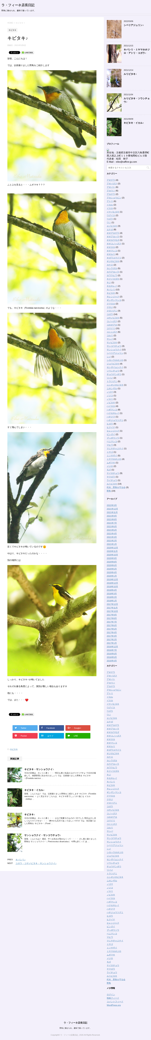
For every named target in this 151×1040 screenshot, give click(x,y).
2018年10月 (112, 586)
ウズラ (110, 219)
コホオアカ (112, 325)
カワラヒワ (112, 275)
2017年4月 (112, 632)
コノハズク (112, 321)
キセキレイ (112, 286)
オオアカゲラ (113, 233)
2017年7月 (112, 622)
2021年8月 (112, 519)
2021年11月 (112, 512)
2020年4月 (112, 572)
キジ (109, 282)
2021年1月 (112, 544)
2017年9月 (112, 615)
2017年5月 (112, 629)
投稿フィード (113, 998)
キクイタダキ (113, 279)
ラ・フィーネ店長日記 (18, 5)
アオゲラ (111, 180)
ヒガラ (110, 424)
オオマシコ (112, 250)
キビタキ (14, 749)
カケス (110, 265)
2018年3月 (112, 593)
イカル (110, 205)
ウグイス (111, 215)
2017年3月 (112, 636)
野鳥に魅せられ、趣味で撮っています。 (75, 1028)
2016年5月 (112, 657)
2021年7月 (112, 523)
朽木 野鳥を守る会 (116, 487)
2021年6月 (112, 526)
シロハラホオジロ (115, 360)
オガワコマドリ (114, 258)
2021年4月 (112, 533)
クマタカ (111, 303)
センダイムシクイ (115, 367)
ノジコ (110, 395)
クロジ (110, 307)
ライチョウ (112, 480)
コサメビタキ (113, 318)
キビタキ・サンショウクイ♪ (39, 769)
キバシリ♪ (20, 859)
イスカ (110, 208)
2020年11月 (112, 551)
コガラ (110, 314)
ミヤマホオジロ (114, 459)
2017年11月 (112, 608)
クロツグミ (112, 311)
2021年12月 (112, 509)
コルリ (110, 335)
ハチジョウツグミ (115, 420)
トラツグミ (112, 381)
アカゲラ (111, 194)
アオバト (111, 187)
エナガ (110, 229)
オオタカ (111, 247)
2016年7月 (112, 650)
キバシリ (111, 289)
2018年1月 (112, 600)
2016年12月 (112, 646)
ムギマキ (111, 462)
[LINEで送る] (27, 52)
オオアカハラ (113, 236)
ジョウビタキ (113, 364)
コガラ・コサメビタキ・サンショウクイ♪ (35, 863)
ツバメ (110, 378)
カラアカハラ (113, 272)
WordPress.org (114, 1005)
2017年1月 (112, 643)
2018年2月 (112, 597)
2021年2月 (112, 540)
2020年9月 (112, 558)
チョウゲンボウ (114, 374)
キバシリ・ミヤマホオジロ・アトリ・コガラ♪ (137, 51)
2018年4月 (112, 590)
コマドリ (111, 328)
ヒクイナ (111, 427)
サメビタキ (112, 342)
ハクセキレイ (113, 413)
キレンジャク (113, 296)
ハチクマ (111, 416)
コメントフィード (115, 1001)
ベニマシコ (112, 441)
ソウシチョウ (113, 371)
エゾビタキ (112, 226)
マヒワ (110, 445)
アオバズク (112, 183)
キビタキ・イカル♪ (34, 790)
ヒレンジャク (113, 431)
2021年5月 (112, 530)
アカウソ (111, 190)
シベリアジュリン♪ (134, 25)
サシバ (110, 339)
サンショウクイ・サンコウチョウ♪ (42, 835)
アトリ (110, 201)
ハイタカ (111, 406)
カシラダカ (112, 268)
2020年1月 (112, 576)
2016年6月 (112, 653)
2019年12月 (112, 579)
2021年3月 (112, 537)
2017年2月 (112, 639)
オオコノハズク (114, 243)
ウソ (109, 222)
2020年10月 (112, 555)
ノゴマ (110, 392)
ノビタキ (111, 402)
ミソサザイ (112, 455)
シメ (109, 356)
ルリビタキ (112, 484)
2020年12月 (112, 547)
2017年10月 (112, 611)
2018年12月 (112, 583)
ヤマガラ (111, 477)
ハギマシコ (112, 409)
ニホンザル (112, 388)
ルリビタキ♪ (130, 74)
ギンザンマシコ (114, 300)
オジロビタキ (113, 261)
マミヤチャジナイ (115, 448)
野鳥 (109, 491)
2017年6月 (112, 625)
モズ (109, 469)
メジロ (110, 466)
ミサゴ (110, 452)
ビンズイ (111, 434)
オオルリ (111, 254)
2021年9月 (112, 516)
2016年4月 (112, 661)
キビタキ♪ (29, 814)
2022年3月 (112, 505)
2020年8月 (112, 562)
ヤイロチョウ (113, 473)
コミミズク (112, 332)
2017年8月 (112, 618)
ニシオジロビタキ (115, 385)
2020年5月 (112, 569)
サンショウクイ (114, 349)
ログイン (111, 994)
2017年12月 (112, 604)
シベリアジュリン (115, 353)
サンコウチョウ (114, 346)
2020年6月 (112, 565)
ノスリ (110, 399)
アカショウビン (114, 197)
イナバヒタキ (113, 212)
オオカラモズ (113, 240)
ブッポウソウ (113, 438)
